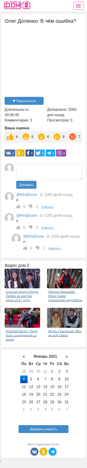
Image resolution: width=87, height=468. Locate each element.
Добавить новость (43, 429)
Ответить (47, 207)
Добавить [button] (26, 185)
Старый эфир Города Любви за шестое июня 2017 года (22, 296)
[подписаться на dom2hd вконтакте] (34, 451)
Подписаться (26, 101)
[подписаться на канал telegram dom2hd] (52, 451)
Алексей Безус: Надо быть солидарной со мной (22, 335)
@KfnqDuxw (26, 195)
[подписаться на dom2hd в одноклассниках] (43, 451)
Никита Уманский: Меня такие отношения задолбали (65, 296)
